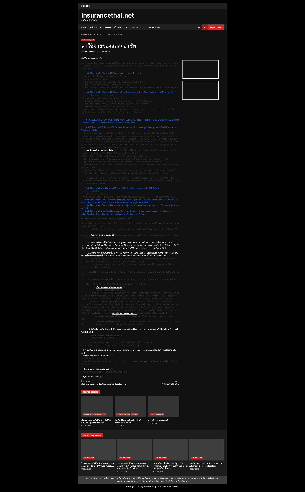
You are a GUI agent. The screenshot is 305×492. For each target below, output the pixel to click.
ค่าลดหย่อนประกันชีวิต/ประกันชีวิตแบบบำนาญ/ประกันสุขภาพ (97, 406)
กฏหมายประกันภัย (153, 27)
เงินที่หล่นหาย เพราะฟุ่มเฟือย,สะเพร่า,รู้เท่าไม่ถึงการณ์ (103, 382)
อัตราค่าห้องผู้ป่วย (210, 478)
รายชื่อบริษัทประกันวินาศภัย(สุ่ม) (116, 478)
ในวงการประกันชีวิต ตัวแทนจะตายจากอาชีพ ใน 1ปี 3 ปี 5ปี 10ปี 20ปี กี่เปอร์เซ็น (98, 449)
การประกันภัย (87, 414)
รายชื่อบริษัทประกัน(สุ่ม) (141, 478)
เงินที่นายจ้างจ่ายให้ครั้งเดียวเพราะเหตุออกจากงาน (111, 242)
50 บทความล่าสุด (194, 478)
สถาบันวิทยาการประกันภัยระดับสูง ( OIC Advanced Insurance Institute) (206, 449)
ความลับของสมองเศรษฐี (163, 406)
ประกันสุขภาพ (158, 481)
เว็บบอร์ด (117, 27)
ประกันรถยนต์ (145, 481)
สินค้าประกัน (94, 27)
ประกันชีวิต (135, 414)
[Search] (199, 27)
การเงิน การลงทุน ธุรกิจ (88, 40)
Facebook (97, 478)
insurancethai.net (107, 15)
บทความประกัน (136, 27)
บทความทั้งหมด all (160, 478)
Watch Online (216, 27)
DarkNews (161, 486)
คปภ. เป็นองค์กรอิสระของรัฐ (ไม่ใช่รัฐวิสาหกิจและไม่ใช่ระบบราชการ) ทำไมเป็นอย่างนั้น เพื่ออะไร (170, 449)
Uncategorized (89, 457)
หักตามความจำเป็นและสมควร (96, 355)
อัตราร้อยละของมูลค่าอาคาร (124, 313)
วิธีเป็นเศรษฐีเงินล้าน (170, 382)
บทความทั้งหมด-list (177, 478)
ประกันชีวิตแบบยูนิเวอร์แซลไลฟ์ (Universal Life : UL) (130, 406)
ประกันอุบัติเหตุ (181, 481)
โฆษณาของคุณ (123, 481)
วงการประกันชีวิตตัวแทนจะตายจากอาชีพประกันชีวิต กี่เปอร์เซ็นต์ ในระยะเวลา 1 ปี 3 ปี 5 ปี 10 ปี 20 (134, 449)
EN (126, 27)
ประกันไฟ (169, 481)
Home (83, 27)
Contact (107, 27)
